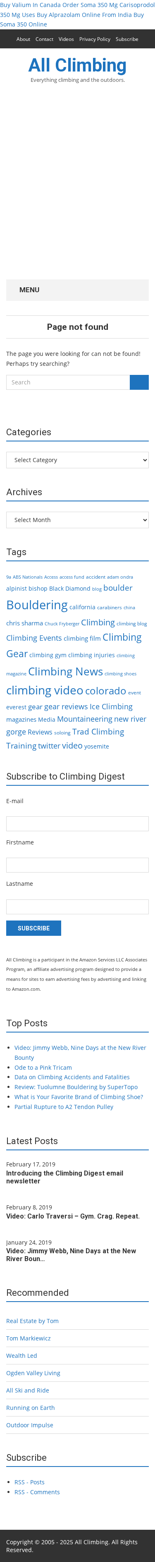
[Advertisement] (77, 186)
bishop (38, 588)
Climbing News (65, 671)
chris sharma (24, 623)
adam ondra (120, 577)
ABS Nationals (28, 577)
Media (46, 719)
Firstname (20, 842)
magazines (21, 719)
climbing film (82, 638)
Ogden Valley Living (33, 1373)
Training (21, 745)
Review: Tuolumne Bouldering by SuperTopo (76, 1087)
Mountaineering (84, 719)
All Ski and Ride (27, 1390)
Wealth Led (21, 1355)
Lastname (19, 883)
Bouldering (37, 604)
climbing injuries (91, 655)
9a (8, 577)
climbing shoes (120, 674)
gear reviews (66, 706)
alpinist (16, 588)
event (134, 692)
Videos (66, 39)
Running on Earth (30, 1408)
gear (35, 706)
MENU (28, 290)
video (72, 745)
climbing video (44, 690)
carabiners (109, 607)
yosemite (96, 746)
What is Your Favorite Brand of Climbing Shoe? (78, 1097)
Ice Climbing (111, 706)
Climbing (98, 622)
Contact (44, 39)
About (23, 39)
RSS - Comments (37, 1492)
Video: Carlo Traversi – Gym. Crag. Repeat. (73, 1216)
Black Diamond (70, 588)
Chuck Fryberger (62, 624)
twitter (49, 746)
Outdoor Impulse (29, 1425)
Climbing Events (34, 638)
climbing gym (48, 655)
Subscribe (127, 39)
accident (95, 576)
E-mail (15, 801)
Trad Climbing (98, 731)
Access (51, 577)
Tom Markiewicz (28, 1338)
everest (16, 707)
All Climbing (77, 65)
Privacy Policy (94, 39)
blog (97, 589)
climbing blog (132, 623)
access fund (72, 577)
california (82, 607)
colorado (105, 690)
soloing (62, 732)
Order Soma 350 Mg (90, 5)
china (129, 607)
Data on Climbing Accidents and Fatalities (72, 1077)
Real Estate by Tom (32, 1321)
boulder (118, 587)
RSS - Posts (29, 1482)
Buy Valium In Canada (30, 5)
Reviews (40, 732)
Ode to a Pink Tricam (43, 1067)
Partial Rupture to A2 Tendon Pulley (63, 1107)
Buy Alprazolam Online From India (84, 15)
